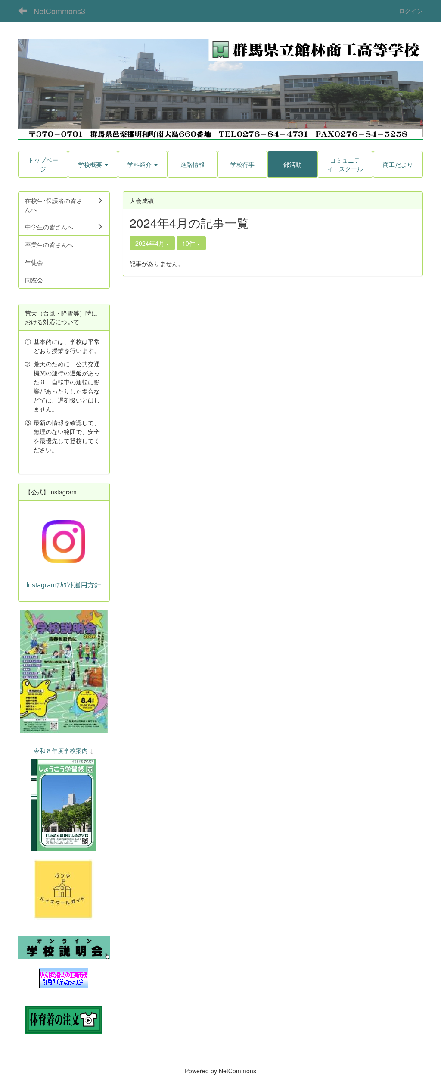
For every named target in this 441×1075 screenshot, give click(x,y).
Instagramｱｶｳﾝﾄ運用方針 (63, 585)
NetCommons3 (59, 10)
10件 (189, 243)
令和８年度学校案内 (61, 750)
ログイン (411, 10)
